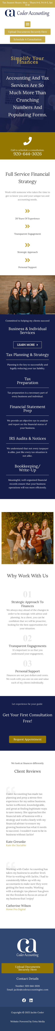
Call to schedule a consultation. (27, 150)
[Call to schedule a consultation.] (27, 141)
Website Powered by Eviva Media (27, 1021)
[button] (27, 24)
